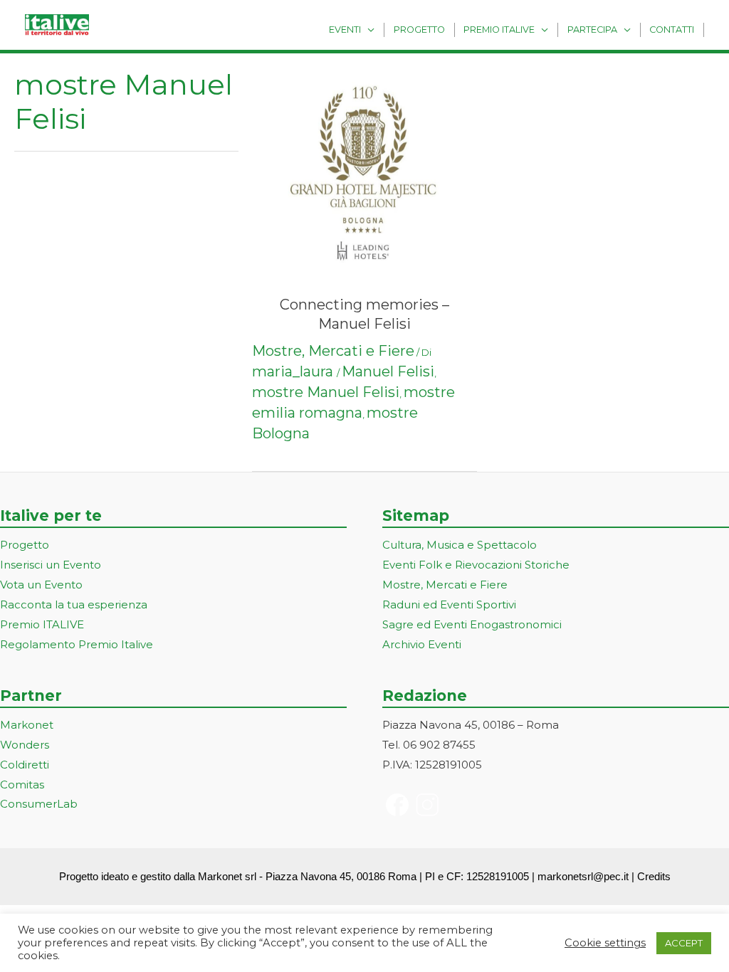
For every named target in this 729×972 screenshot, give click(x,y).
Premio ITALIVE (42, 624)
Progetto (419, 29)
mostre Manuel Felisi (325, 392)
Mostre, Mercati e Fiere (333, 350)
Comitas (22, 784)
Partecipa (592, 29)
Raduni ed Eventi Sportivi (449, 604)
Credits (654, 876)
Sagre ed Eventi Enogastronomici (472, 624)
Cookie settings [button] (605, 942)
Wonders (24, 744)
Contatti (671, 29)
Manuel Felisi (388, 371)
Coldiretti (24, 764)
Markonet (26, 724)
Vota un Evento (41, 584)
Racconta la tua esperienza (73, 604)
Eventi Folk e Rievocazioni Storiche (476, 564)
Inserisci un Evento (50, 564)
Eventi (345, 29)
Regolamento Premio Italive (76, 644)
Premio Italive (499, 29)
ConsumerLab (39, 803)
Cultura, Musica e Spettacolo (459, 544)
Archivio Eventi (421, 644)
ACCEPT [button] (684, 943)
